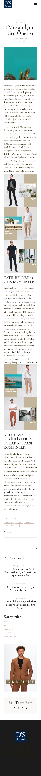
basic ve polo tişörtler (21, 301)
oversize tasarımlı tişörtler (15, 488)
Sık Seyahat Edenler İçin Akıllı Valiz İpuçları (20, 588)
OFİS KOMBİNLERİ (20, 282)
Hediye (7, 625)
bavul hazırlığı (10, 99)
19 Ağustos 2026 (20, 566)
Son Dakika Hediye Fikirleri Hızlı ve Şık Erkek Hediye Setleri (20, 605)
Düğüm (9, 522)
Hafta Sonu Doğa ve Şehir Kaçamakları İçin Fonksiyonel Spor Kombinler (20, 572)
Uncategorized (10, 636)
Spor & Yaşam (9, 633)
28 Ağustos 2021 (20, 38)
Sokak (28, 522)
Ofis (19, 522)
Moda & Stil (20, 22)
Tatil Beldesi (11, 525)
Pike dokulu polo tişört (20, 352)
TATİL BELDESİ (16, 277)
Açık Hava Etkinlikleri (15, 519)
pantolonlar (27, 349)
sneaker (7, 502)
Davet (6, 622)
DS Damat (23, 41)
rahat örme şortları (26, 495)
